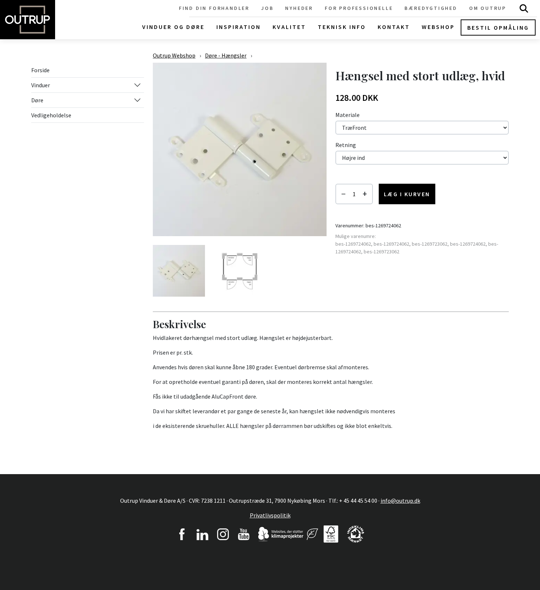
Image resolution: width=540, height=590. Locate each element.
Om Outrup (487, 8)
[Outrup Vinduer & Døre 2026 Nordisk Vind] (312, 533)
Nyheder (299, 8)
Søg (524, 8)
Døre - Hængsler (225, 55)
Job (267, 8)
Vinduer (40, 85)
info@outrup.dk (400, 500)
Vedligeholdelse (51, 115)
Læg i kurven (407, 194)
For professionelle (359, 8)
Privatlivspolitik (270, 515)
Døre (37, 100)
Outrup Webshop (174, 55)
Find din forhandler (214, 8)
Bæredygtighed (430, 8)
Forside (40, 70)
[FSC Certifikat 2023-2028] (331, 533)
